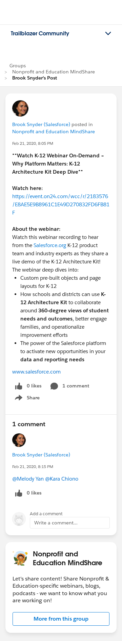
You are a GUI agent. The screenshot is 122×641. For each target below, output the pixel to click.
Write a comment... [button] (56, 523)
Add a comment (46, 514)
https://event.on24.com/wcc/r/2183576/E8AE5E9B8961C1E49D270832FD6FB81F (60, 204)
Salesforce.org (50, 245)
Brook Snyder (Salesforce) (41, 124)
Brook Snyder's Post (34, 78)
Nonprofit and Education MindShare (53, 72)
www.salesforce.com (36, 371)
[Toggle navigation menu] (108, 33)
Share (26, 399)
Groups (17, 66)
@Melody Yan (28, 478)
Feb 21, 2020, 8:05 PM (32, 143)
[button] (61, 619)
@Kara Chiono (61, 478)
